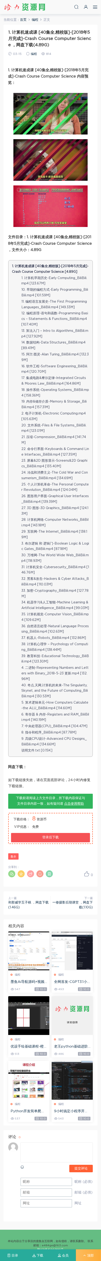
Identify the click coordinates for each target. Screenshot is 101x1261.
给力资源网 (25, 7)
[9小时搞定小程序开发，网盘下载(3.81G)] (72, 1080)
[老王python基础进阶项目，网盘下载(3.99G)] (72, 1015)
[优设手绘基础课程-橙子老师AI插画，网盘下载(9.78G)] (28, 1015)
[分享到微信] (11, 873)
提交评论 (81, 1168)
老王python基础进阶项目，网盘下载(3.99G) (71, 1047)
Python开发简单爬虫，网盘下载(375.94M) (28, 1111)
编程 (34, 54)
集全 (13, 856)
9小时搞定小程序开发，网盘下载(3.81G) (70, 1111)
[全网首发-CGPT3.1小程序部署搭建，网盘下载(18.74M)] (72, 951)
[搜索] (76, 7)
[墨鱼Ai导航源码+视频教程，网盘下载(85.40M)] (28, 951)
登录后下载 (50, 837)
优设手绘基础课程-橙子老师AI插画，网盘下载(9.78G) (28, 1047)
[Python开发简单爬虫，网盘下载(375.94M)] (28, 1080)
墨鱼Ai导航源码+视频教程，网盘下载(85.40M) (29, 982)
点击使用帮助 (74, 803)
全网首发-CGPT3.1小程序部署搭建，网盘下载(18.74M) (71, 982)
